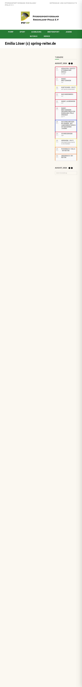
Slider (17, 201)
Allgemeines (19, 230)
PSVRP (10, 32)
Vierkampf (35, 216)
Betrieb (26, 268)
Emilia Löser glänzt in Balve (16, 106)
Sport (22, 32)
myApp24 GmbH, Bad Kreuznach (26, 680)
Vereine (17, 232)
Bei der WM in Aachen (23, 198)
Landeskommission (21, 213)
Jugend (69, 32)
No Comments (26, 68)
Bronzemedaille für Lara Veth (25, 298)
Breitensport (53, 32)
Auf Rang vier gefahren (23, 275)
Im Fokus (33, 36)
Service (47, 36)
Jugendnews (25, 278)
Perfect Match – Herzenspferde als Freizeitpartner (26, 226)
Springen (18, 216)
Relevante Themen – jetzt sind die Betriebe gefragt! (26, 264)
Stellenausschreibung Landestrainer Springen (23, 252)
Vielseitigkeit (26, 216)
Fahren (24, 211)
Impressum (55, 3)
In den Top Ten (20, 286)
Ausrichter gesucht (22, 208)
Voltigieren (28, 201)
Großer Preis (31, 211)
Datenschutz (70, 3)
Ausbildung (36, 32)
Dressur (17, 211)
